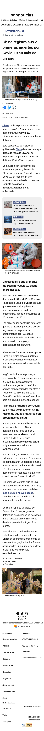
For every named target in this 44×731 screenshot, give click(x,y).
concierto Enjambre (12, 25)
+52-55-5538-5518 (30, 639)
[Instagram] (26, 613)
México (21, 20)
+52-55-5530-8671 (30, 646)
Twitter (5, 715)
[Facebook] (4, 107)
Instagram (6, 722)
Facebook (6, 709)
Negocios (6, 679)
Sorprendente (8, 685)
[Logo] (22, 15)
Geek (4, 698)
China (5, 35)
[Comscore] (22, 626)
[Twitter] (9, 107)
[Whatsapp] (14, 107)
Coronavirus (17, 35)
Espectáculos (8, 692)
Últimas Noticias (10, 20)
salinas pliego (33, 25)
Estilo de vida (8, 665)
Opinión (6, 659)
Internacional (32, 20)
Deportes (6, 672)
